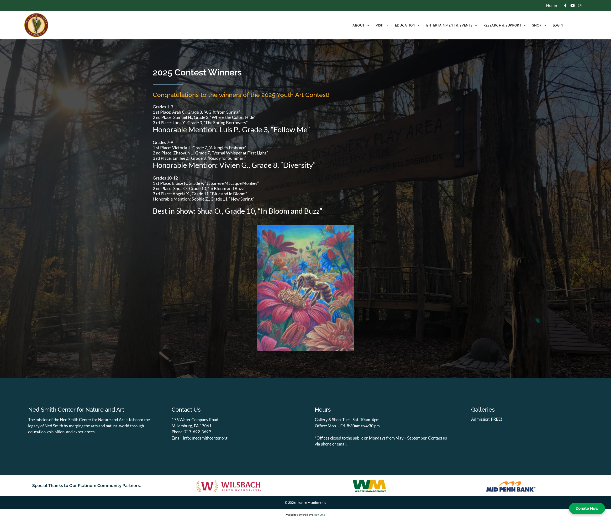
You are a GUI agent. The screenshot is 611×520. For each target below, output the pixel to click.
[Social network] (566, 6)
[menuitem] (360, 25)
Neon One (318, 514)
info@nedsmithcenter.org (205, 437)
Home (551, 5)
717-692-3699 (197, 431)
